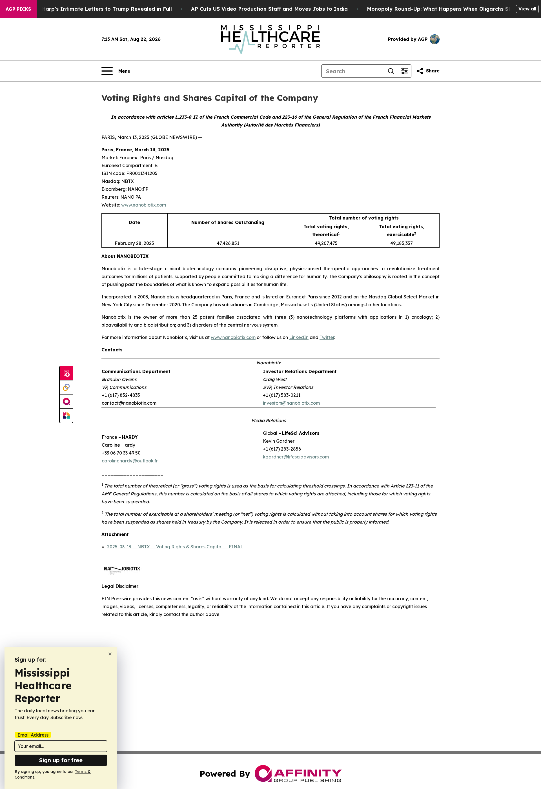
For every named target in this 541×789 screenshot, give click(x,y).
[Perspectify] (66, 387)
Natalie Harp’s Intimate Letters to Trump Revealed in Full (96, 9)
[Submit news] (66, 373)
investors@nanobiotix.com (291, 403)
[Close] (110, 654)
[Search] (391, 71)
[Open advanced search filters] (404, 71)
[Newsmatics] (66, 416)
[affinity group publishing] (66, 401)
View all (527, 9)
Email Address (32, 735)
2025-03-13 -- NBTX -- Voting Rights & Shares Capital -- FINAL (175, 546)
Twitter (327, 337)
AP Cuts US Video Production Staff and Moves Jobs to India (269, 9)
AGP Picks (18, 9)
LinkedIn (299, 337)
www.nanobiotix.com (143, 205)
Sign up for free (61, 760)
